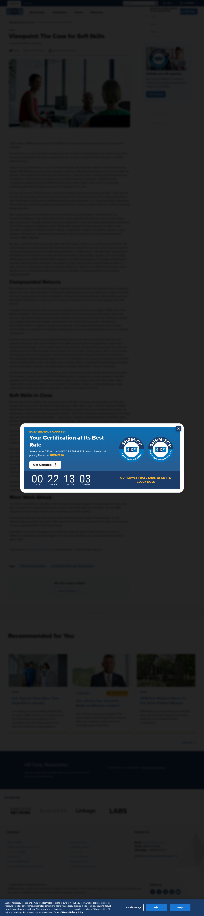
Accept (180, 907)
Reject (157, 907)
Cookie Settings (133, 907)
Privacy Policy (76, 912)
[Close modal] (178, 428)
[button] (45, 465)
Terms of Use (60, 912)
